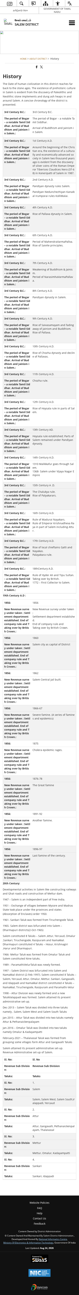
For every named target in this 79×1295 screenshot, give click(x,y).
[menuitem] (9, 3)
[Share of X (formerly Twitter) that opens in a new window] (41, 67)
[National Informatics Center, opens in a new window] (39, 1273)
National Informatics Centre (53, 1239)
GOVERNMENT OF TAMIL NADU (57, 10)
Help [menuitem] (39, 1213)
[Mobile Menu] (72, 22)
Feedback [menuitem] (39, 1223)
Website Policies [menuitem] (39, 1202)
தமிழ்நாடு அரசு (20, 10)
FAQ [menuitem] (39, 1208)
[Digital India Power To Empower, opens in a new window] (39, 1287)
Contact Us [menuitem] (39, 1218)
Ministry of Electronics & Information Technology (28, 1242)
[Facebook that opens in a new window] (36, 67)
